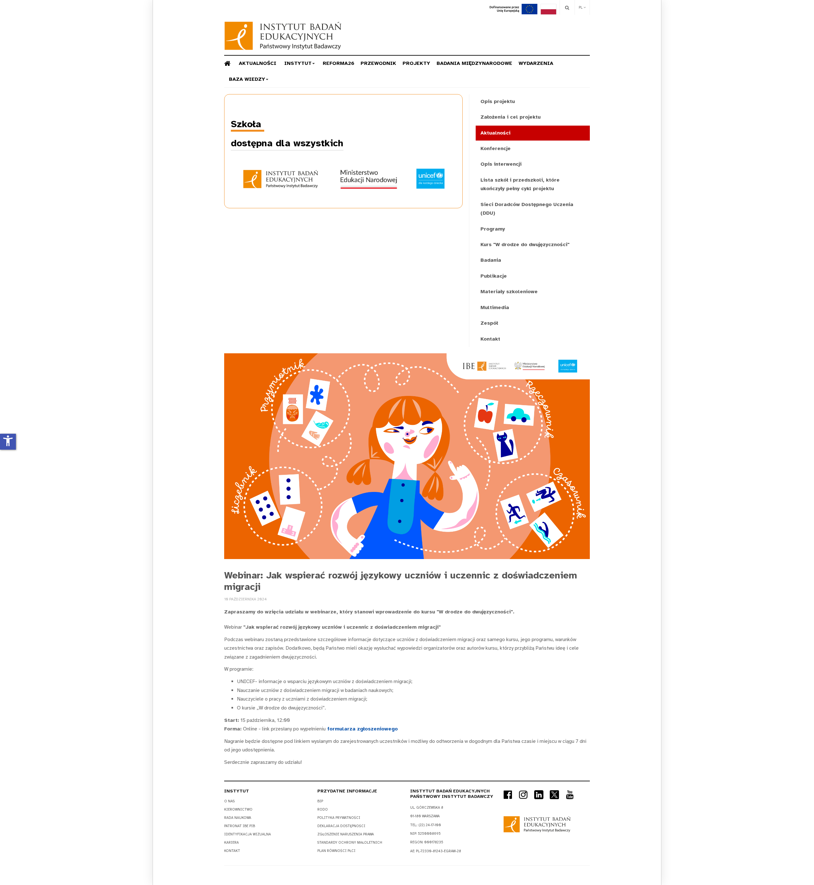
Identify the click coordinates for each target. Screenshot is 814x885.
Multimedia (494, 307)
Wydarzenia (536, 63)
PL (581, 7)
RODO (322, 809)
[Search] (567, 7)
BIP (320, 801)
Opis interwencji (500, 164)
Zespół (489, 323)
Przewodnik (378, 63)
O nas (229, 801)
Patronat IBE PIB (239, 826)
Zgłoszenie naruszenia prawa (345, 834)
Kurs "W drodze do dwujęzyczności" (524, 244)
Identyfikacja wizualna (247, 834)
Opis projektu (497, 101)
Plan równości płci (336, 851)
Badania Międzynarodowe (474, 63)
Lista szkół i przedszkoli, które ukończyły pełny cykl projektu (520, 184)
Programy (492, 229)
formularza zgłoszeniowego (362, 729)
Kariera (231, 842)
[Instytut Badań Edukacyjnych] (283, 35)
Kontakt (490, 339)
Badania (490, 260)
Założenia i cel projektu (510, 117)
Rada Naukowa (237, 818)
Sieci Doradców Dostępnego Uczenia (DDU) (526, 208)
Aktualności (257, 63)
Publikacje (493, 276)
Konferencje (495, 148)
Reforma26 (338, 63)
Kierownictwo (238, 809)
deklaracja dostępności (341, 826)
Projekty (416, 63)
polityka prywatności (338, 818)
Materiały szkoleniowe (509, 291)
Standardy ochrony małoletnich (349, 842)
